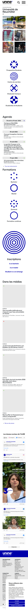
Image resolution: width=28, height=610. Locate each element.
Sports (16, 576)
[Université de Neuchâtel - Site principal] (7, 553)
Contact (5, 560)
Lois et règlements (19, 570)
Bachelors (5, 576)
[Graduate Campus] (14, 88)
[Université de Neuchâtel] (7, 2)
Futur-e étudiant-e (7, 575)
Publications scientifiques (18, 565)
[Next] (22, 23)
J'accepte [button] (17, 600)
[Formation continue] (14, 216)
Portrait (16, 560)
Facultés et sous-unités (20, 571)
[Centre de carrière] (14, 76)
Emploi (4, 566)
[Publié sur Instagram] (23, 455)
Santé (16, 578)
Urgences (5, 562)
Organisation (18, 562)
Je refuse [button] (17, 603)
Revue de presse (9, 423)
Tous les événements (11, 166)
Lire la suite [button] (6, 448)
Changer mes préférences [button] (17, 605)
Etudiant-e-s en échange (14, 272)
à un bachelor (14, 263)
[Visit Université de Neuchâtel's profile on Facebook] (5, 442)
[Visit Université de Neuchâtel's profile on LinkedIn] (5, 509)
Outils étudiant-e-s (7, 565)
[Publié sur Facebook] (23, 442)
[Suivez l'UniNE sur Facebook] (3, 604)
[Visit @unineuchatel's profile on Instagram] (5, 455)
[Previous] (6, 23)
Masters (4, 578)
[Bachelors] (14, 176)
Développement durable (18, 568)
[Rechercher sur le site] (18, 2)
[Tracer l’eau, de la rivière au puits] (20, 35)
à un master (14, 268)
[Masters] (14, 188)
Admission (5, 574)
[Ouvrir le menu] (23, 2)
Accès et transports (7, 563)
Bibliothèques (18, 574)
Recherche (17, 563)
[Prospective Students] (14, 65)
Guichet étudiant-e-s (7, 564)
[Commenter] (6, 450)
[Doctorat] (14, 204)
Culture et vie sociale (20, 575)
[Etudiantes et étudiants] (14, 100)
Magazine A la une (19, 566)
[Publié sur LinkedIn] (23, 509)
